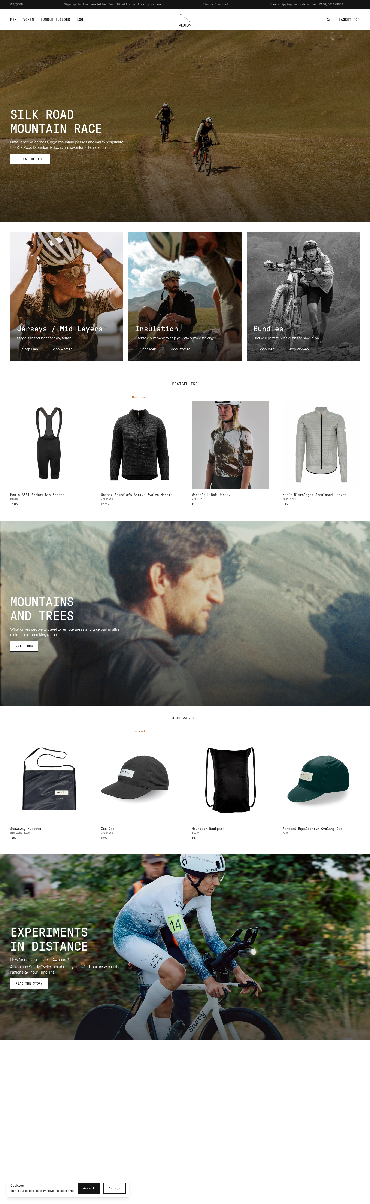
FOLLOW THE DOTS (30, 159)
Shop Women (62, 349)
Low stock (139, 731)
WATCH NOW (24, 646)
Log (80, 19)
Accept (89, 1188)
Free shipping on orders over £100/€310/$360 (222, 4)
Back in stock (139, 397)
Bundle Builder (55, 19)
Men (13, 19)
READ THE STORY (29, 983)
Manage (114, 1188)
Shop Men (30, 349)
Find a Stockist (131, 4)
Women (28, 19)
